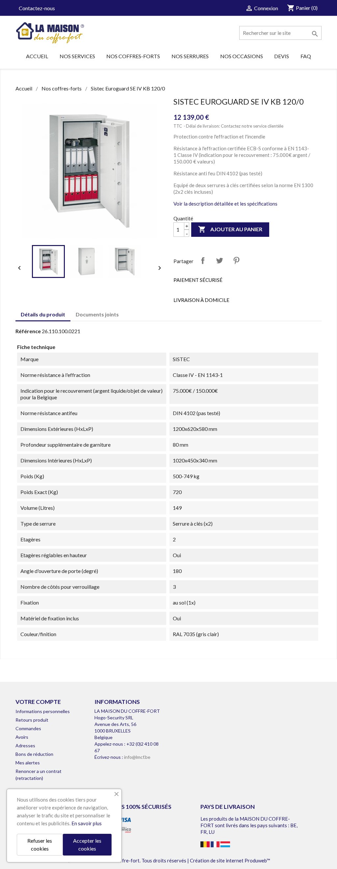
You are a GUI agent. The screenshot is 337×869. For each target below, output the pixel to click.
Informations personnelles (42, 711)
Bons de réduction (34, 754)
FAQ (305, 56)
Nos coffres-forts (133, 56)
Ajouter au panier (230, 229)
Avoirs (21, 737)
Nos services (77, 56)
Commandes (28, 728)
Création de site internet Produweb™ (230, 860)
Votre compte (38, 701)
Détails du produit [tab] (43, 314)
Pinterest (236, 260)
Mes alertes (27, 762)
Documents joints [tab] (97, 314)
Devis (281, 56)
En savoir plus (86, 823)
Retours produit (31, 720)
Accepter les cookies (87, 844)
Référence (28, 331)
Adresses (25, 745)
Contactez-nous (37, 8)
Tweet (219, 260)
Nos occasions (241, 56)
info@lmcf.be (137, 757)
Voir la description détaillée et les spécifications (225, 204)
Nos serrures (190, 56)
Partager (202, 260)
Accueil (37, 56)
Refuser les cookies (39, 844)
